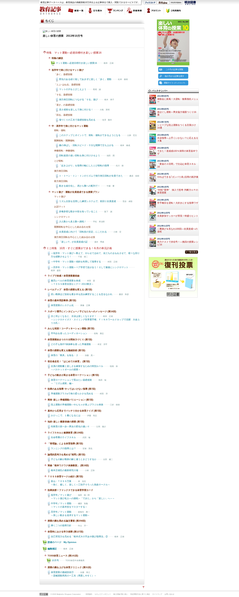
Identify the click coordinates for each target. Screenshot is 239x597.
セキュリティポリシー (103, 594)
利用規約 (89, 594)
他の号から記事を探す (174, 76)
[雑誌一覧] (76, 10)
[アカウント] (154, 10)
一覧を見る (192, 252)
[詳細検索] (134, 10)
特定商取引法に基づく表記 (140, 594)
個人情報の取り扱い (120, 594)
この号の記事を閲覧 (174, 69)
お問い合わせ (169, 594)
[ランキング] (115, 10)
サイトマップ (157, 594)
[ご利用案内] (173, 10)
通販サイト (174, 83)
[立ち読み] (95, 10)
